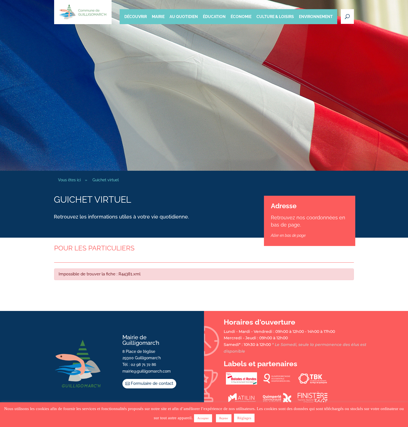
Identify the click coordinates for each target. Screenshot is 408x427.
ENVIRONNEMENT (316, 16)
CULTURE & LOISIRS (275, 16)
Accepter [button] (203, 418)
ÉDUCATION (214, 16)
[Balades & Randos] (241, 383)
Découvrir (135, 16)
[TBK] (312, 383)
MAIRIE (158, 16)
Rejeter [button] (223, 418)
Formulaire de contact (152, 383)
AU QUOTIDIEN (184, 16)
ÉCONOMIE (241, 16)
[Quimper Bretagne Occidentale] (277, 383)
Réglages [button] (244, 418)
